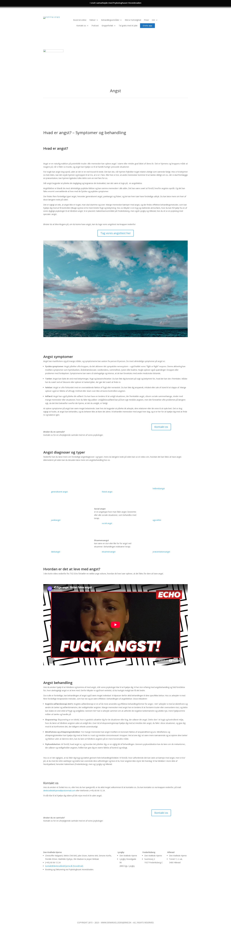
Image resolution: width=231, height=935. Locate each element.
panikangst (55, 520)
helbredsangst (159, 488)
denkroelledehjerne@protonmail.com (59, 790)
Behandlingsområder (110, 20)
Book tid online (79, 20)
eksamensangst (109, 551)
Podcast (95, 25)
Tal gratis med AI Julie (128, 25)
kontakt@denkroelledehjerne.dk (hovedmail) (64, 866)
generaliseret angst (59, 491)
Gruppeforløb (107, 25)
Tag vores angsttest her (115, 233)
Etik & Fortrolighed (133, 20)
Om (153, 20)
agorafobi (157, 520)
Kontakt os (81, 25)
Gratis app (147, 25)
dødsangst (55, 551)
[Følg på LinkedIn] (185, 19)
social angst (107, 523)
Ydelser (92, 20)
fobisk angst (107, 491)
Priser (146, 20)
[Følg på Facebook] (180, 19)
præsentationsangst (161, 551)
